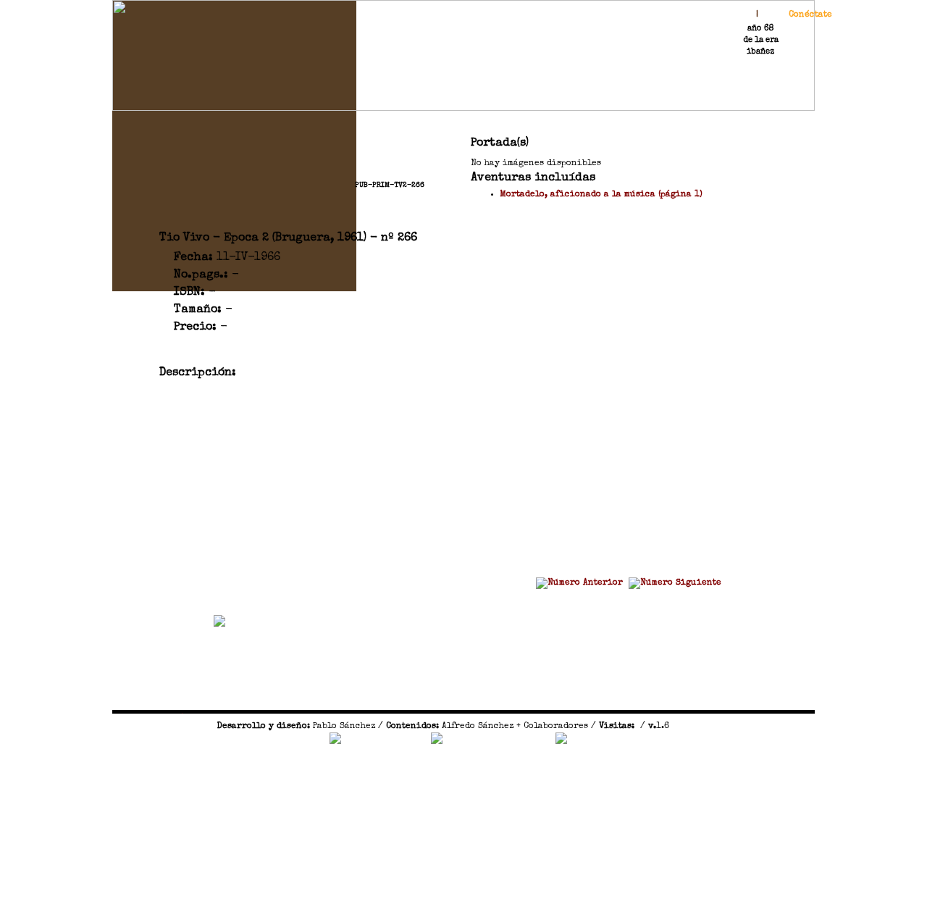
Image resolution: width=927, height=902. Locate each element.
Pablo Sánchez (344, 726)
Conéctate (810, 15)
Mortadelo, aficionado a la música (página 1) (601, 195)
